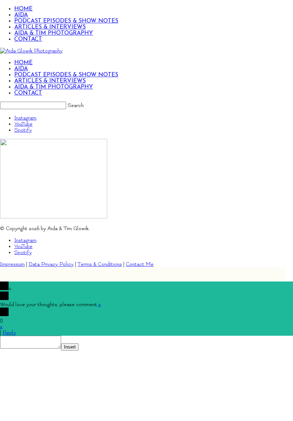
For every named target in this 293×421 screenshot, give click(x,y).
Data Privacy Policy (51, 264)
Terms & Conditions (100, 264)
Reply (9, 333)
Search (76, 105)
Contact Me (140, 264)
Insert (70, 347)
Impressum (12, 264)
